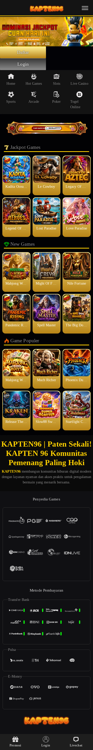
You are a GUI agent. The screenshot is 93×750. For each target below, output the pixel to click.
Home (10, 84)
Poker (56, 102)
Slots (56, 84)
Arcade (33, 102)
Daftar (23, 52)
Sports (11, 102)
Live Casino (79, 84)
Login (23, 64)
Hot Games (34, 84)
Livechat (76, 745)
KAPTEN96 (11, 471)
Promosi (15, 745)
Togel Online (75, 104)
